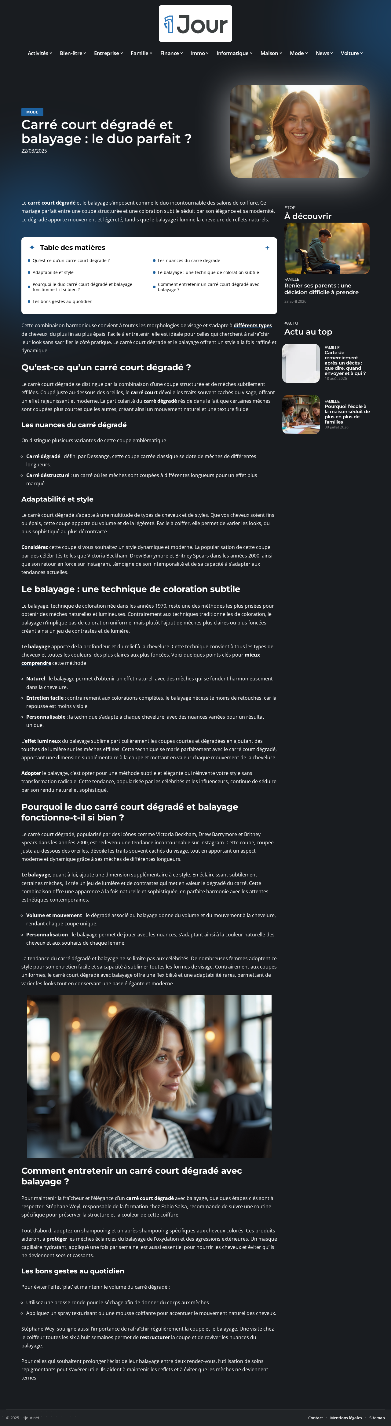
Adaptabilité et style (53, 272)
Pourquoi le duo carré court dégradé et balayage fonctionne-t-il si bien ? (82, 286)
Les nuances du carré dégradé (189, 260)
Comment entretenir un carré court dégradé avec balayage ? (208, 286)
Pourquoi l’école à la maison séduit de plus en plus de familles (347, 414)
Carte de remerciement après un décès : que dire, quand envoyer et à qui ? (345, 363)
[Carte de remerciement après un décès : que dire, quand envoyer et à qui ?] (301, 363)
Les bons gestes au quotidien (63, 301)
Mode (32, 112)
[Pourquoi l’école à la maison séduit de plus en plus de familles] (301, 414)
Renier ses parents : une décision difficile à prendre (321, 289)
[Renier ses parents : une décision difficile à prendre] (327, 248)
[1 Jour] (195, 23)
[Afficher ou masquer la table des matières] (187, 247)
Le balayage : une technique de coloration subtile (208, 272)
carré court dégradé (51, 202)
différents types (253, 325)
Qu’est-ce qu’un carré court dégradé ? (71, 260)
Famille (291, 279)
